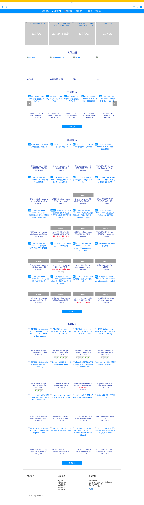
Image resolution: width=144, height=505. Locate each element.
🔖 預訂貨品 (68, 11)
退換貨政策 (61, 486)
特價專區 (89, 11)
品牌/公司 (79, 11)
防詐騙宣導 (61, 489)
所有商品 (45, 11)
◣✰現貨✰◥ (56, 11)
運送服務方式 (62, 482)
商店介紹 (98, 11)
